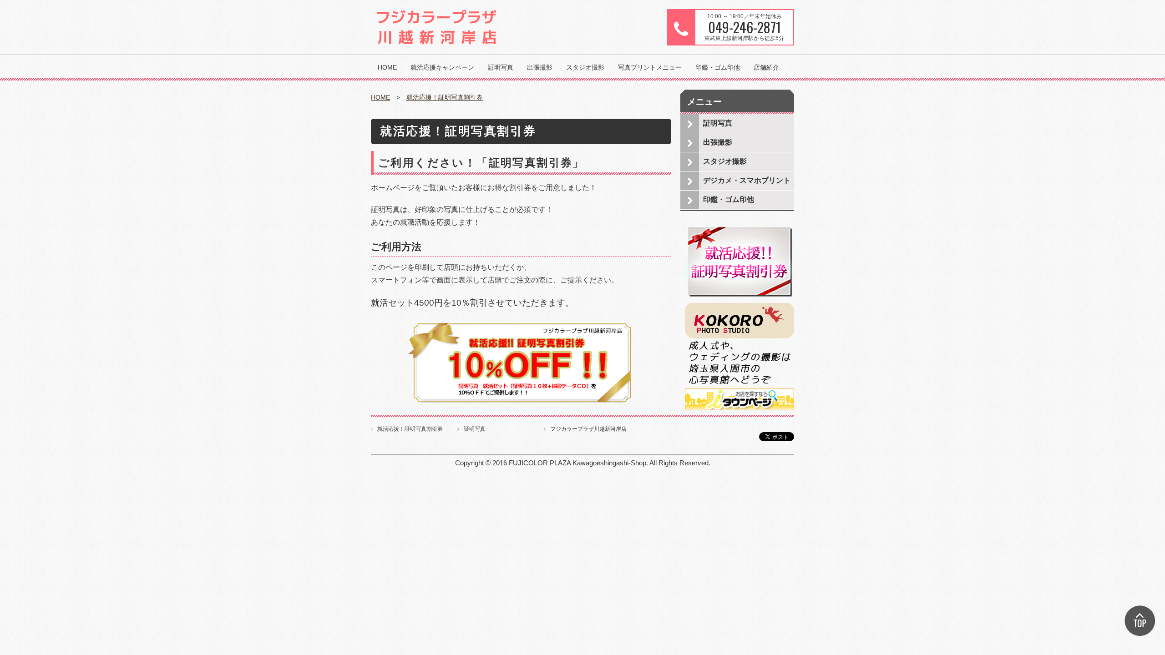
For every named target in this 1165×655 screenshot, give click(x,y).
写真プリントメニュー (650, 67)
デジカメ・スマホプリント (746, 180)
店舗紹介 (766, 67)
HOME (387, 67)
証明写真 (500, 67)
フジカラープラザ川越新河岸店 (588, 429)
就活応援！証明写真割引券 (444, 97)
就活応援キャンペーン (442, 67)
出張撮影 (539, 67)
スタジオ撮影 (585, 67)
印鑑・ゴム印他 (717, 67)
